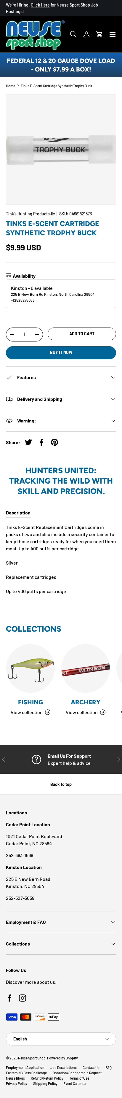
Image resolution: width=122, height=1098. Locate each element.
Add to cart (81, 333)
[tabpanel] (61, 559)
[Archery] (85, 668)
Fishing (30, 702)
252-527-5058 (20, 898)
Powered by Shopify (62, 1058)
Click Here (40, 4)
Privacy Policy (16, 1083)
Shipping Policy (45, 1083)
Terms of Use (79, 1078)
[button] (99, 34)
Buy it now (61, 352)
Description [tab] (18, 512)
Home (10, 86)
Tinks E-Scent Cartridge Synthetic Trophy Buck (56, 86)
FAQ (108, 1067)
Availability (24, 276)
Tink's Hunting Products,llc (30, 213)
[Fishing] (30, 668)
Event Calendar (74, 1083)
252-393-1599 (19, 855)
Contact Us (91, 1067)
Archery (85, 702)
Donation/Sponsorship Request (77, 1073)
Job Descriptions (63, 1067)
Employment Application (25, 1067)
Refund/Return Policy (47, 1078)
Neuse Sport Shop (32, 1058)
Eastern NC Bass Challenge (26, 1073)
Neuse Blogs (15, 1078)
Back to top (61, 784)
